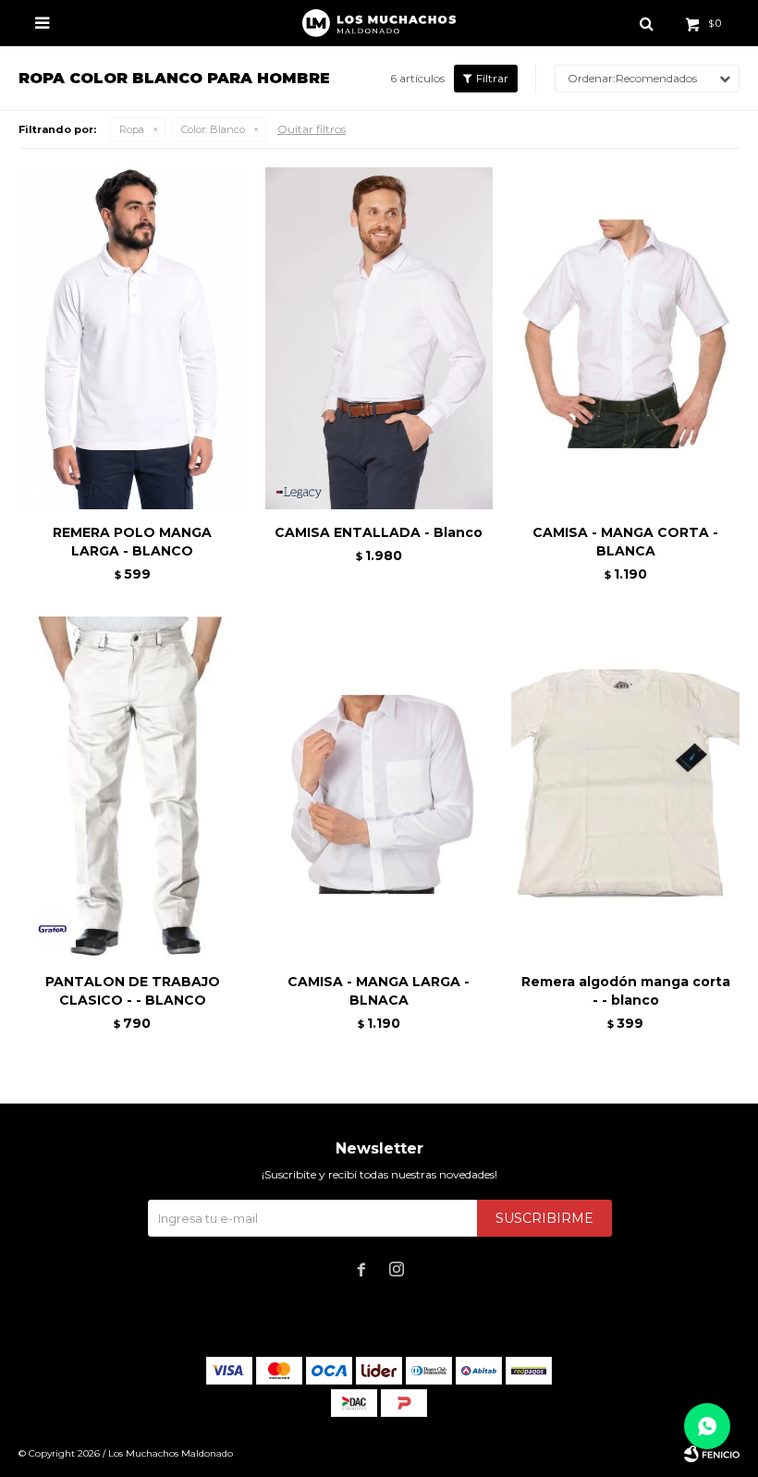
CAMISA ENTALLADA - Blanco (379, 532)
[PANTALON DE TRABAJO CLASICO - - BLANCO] (132, 787)
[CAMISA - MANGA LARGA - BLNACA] (379, 787)
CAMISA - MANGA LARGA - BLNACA (378, 990)
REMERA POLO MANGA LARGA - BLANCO (132, 541)
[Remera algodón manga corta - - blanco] (625, 787)
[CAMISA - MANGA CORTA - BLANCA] (625, 338)
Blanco (213, 129)
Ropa (131, 129)
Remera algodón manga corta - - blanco (625, 990)
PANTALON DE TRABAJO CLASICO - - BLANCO (132, 990)
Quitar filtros (311, 129)
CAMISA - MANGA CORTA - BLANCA (625, 541)
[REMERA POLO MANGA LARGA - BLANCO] (132, 338)
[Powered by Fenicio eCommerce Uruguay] (712, 1454)
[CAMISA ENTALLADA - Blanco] (379, 338)
